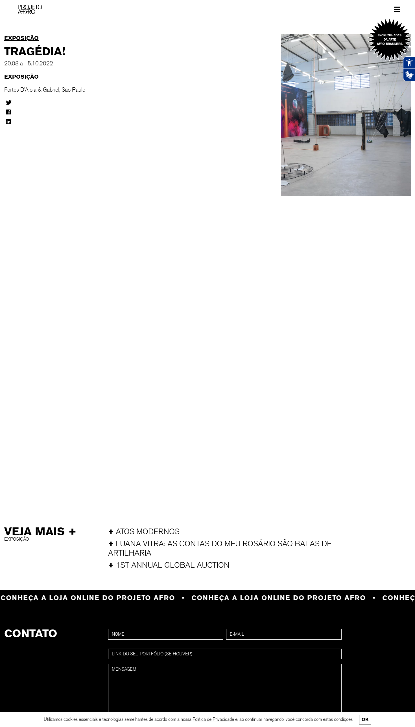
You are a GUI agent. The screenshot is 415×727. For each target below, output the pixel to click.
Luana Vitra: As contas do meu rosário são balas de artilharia (220, 548)
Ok (365, 719)
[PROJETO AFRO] (30, 9)
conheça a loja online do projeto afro (268, 598)
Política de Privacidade (213, 719)
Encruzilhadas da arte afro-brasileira (390, 39)
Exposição (21, 38)
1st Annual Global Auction (169, 565)
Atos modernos (144, 531)
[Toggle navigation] (397, 9)
